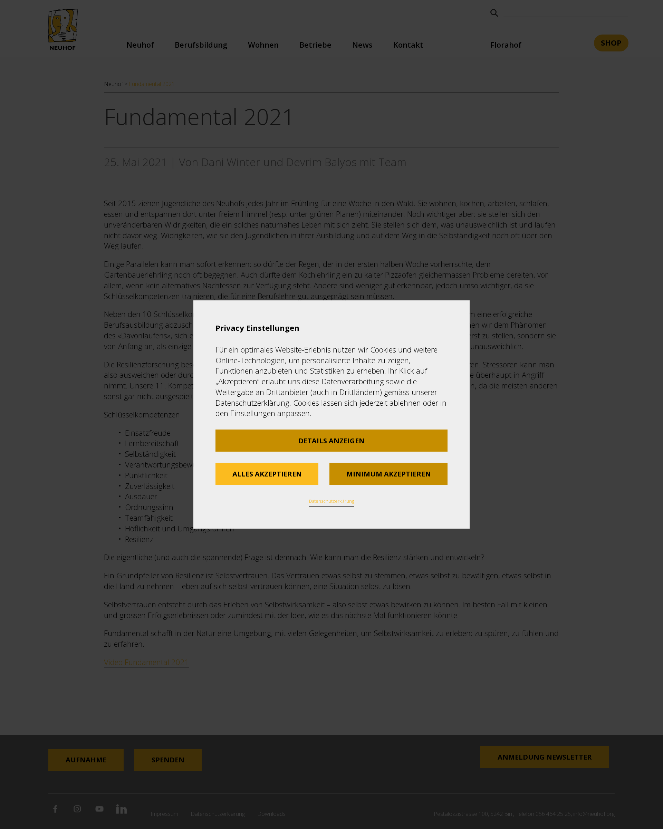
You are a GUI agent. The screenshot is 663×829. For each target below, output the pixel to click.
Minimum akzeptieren (388, 474)
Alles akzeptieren (267, 474)
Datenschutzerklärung (331, 501)
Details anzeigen (331, 440)
